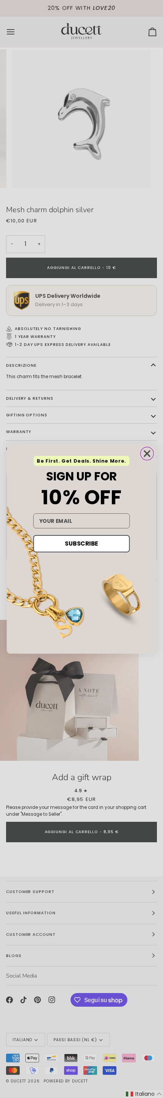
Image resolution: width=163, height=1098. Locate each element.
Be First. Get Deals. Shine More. (81, 461)
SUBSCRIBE (81, 544)
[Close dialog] (147, 453)
